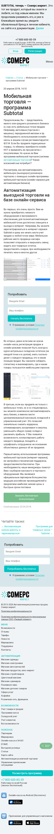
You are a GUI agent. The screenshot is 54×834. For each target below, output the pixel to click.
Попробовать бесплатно (21, 568)
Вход (15, 51)
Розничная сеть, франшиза (14, 699)
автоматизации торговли (17, 160)
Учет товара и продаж (12, 709)
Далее (40, 28)
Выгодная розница (10, 748)
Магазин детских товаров (14, 688)
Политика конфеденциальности (16, 611)
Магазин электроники (12, 663)
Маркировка (7, 642)
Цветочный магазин (11, 677)
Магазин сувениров (10, 681)
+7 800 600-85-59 (26, 39)
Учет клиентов (8, 720)
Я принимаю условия (27, 327)
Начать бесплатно (21, 318)
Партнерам (6, 733)
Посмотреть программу (27, 773)
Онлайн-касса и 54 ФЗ (12, 740)
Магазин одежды (9, 659)
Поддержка (7, 646)
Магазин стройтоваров (12, 674)
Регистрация (35, 51)
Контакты (6, 649)
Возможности (8, 628)
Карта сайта (7, 755)
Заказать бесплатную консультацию (26, 497)
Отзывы (5, 631)
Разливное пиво (9, 685)
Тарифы (5, 635)
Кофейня (5, 695)
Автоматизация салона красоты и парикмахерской (11, 530)
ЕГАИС (4, 744)
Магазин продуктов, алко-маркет (17, 670)
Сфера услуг (7, 692)
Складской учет (9, 716)
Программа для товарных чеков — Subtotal (43, 530)
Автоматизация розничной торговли (19, 758)
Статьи (4, 751)
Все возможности (10, 723)
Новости (5, 639)
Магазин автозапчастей (13, 666)
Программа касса (10, 712)
